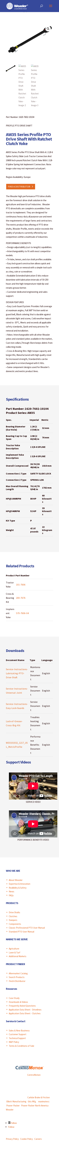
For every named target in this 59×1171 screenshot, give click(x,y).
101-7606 (20, 584)
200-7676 (20, 597)
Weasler (9, 1109)
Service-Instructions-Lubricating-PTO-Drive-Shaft (17, 673)
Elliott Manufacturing (16, 1101)
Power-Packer (13, 1105)
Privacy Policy (12, 1138)
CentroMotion (34, 1074)
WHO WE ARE (13, 870)
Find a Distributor (19, 186)
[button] (48, 28)
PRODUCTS (12, 903)
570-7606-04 (22, 613)
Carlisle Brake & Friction (38, 1097)
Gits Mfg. (32, 1101)
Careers (38, 1138)
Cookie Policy (26, 1138)
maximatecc (43, 1101)
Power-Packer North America (34, 1105)
